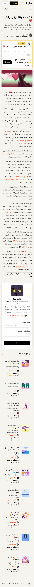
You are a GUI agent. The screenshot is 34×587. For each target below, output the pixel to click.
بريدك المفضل (26, 322)
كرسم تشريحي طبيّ (22, 266)
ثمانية (17, 36)
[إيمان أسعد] (18, 457)
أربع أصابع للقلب (20, 176)
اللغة (24, 274)
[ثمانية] (29, 3)
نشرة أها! (24, 36)
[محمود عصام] (18, 371)
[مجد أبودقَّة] (18, 413)
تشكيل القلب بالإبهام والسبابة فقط (15, 179)
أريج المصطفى (12, 391)
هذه (8, 127)
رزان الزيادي (13, 435)
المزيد (3, 354)
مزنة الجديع (13, 478)
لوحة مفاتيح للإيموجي (25, 140)
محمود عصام (12, 371)
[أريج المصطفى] (18, 391)
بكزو (19, 121)
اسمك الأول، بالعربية (24, 331)
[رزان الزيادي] (18, 435)
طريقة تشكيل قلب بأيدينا (10, 154)
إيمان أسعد (13, 457)
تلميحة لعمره (28, 170)
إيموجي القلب (6, 131)
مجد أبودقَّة (13, 413)
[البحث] (23, 3)
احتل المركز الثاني (20, 143)
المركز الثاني (15, 241)
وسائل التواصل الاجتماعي (13, 274)
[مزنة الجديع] (18, 478)
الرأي (30, 277)
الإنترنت (30, 274)
